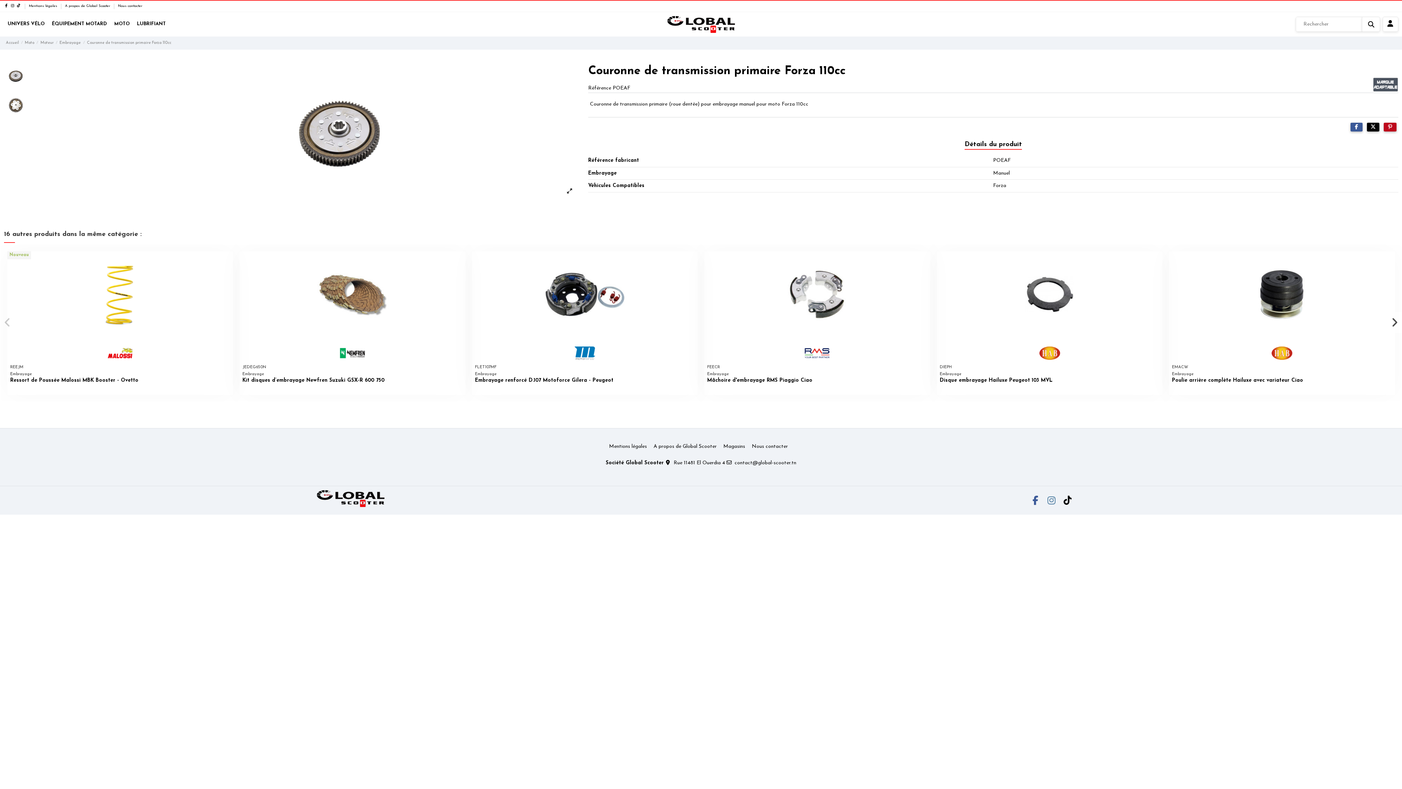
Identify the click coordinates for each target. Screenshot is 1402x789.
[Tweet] (1373, 127)
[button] (8, 322)
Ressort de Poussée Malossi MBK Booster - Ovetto (74, 380)
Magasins (734, 446)
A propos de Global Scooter (88, 6)
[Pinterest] (1390, 127)
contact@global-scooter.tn (765, 463)
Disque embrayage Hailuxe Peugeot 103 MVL (996, 380)
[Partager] (1357, 127)
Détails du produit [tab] (993, 144)
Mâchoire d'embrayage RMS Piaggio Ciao (759, 380)
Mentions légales (43, 6)
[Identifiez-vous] (1390, 24)
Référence (599, 88)
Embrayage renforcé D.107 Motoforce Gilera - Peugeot (544, 380)
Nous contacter (130, 6)
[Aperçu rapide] (227, 262)
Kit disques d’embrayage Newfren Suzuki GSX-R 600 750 (313, 380)
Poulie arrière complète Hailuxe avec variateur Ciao (1237, 380)
